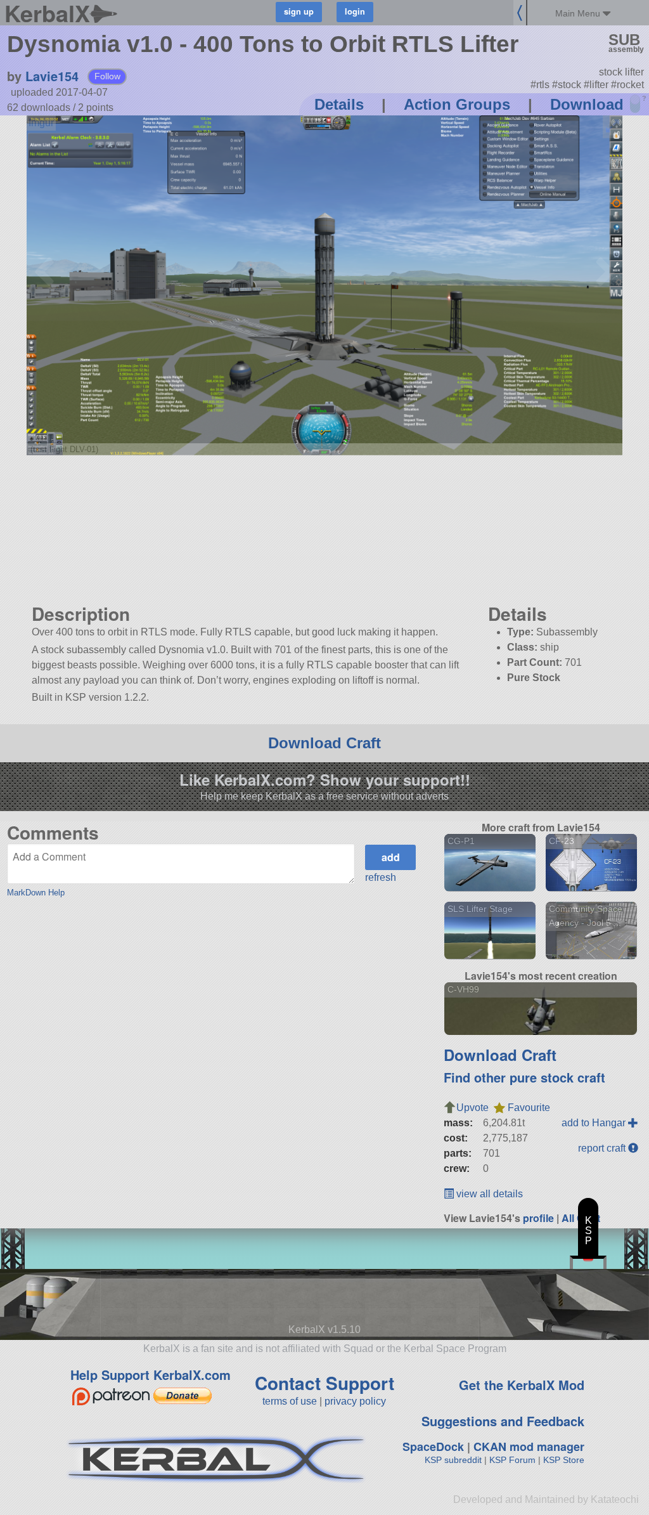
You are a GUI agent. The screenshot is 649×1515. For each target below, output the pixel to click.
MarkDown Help (36, 892)
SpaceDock (433, 1446)
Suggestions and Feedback (502, 1421)
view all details (488, 1193)
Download (587, 104)
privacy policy (355, 1401)
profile (538, 1218)
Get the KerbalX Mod (521, 1384)
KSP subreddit (453, 1460)
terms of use (289, 1401)
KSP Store (563, 1460)
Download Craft (324, 742)
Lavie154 (52, 76)
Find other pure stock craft (524, 1077)
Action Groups (457, 104)
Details (339, 104)
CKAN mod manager (528, 1446)
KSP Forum (512, 1460)
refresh (380, 877)
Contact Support (324, 1383)
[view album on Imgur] (41, 123)
